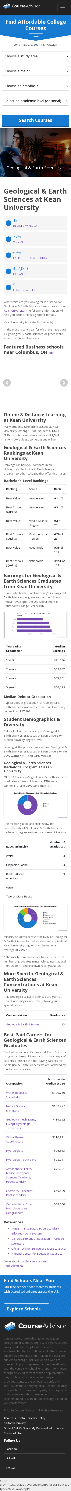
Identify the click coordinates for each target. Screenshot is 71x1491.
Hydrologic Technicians (21, 1159)
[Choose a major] (35, 71)
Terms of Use (13, 1433)
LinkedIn (11, 1458)
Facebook (12, 1449)
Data (22, 1418)
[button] (7, 383)
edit (51, 353)
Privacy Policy (36, 1418)
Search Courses (35, 120)
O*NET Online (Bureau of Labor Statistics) (38, 1248)
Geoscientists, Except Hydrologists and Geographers (20, 1208)
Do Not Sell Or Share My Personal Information (34, 1428)
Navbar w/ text (22, 7)
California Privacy (15, 1423)
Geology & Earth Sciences (23, 1024)
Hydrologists (14, 1150)
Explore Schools (24, 1309)
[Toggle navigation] (62, 7)
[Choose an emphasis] (35, 86)
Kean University (14, 310)
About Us (10, 1418)
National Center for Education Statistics (36, 1253)
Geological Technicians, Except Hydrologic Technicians (21, 1123)
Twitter (11, 1467)
